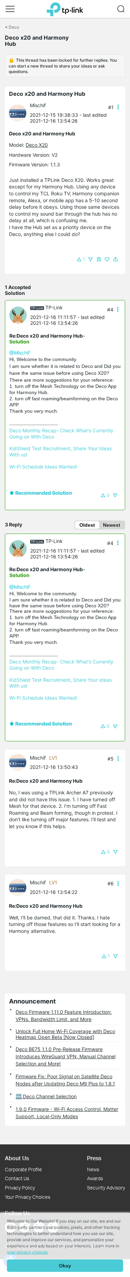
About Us (17, 1158)
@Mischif (19, 353)
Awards (95, 1178)
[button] (10, 9)
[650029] (19, 315)
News (93, 1169)
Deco (14, 27)
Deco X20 (37, 145)
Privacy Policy (20, 1188)
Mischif (38, 105)
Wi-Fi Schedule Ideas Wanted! (43, 467)
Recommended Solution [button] (43, 493)
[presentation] (17, 113)
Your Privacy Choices (27, 1197)
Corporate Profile (23, 1169)
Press (94, 1158)
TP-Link (54, 307)
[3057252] (19, 112)
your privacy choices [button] (27, 1252)
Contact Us (17, 1178)
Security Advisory (106, 1188)
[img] (99, 259)
